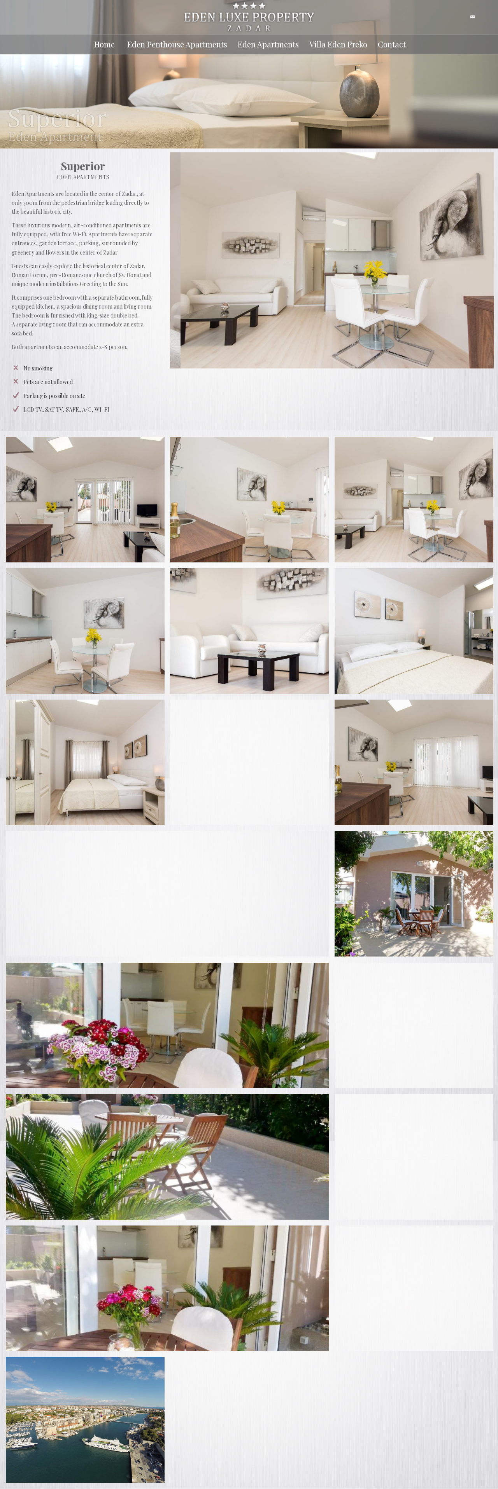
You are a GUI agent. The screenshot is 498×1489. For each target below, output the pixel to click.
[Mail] (473, 17)
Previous (187, 260)
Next (476, 260)
